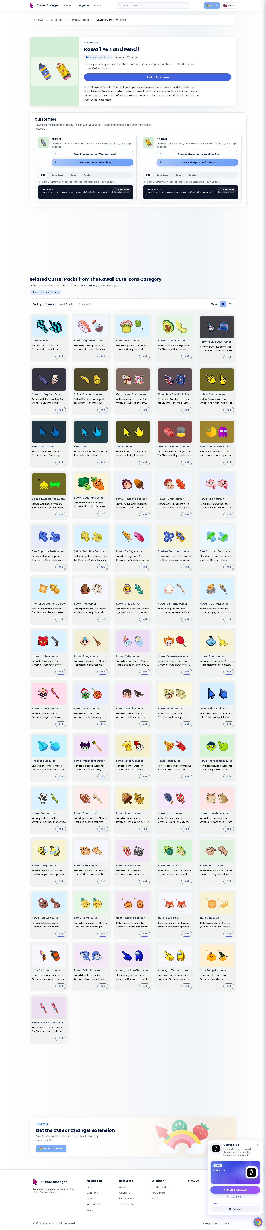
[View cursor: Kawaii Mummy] (174, 704)
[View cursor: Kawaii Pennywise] (174, 652)
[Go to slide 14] (240, 1203)
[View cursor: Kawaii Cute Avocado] (174, 337)
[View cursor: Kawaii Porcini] (174, 495)
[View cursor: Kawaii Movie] (133, 862)
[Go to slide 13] (238, 1203)
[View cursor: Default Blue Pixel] (216, 704)
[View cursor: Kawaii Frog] (133, 337)
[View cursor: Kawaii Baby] (133, 652)
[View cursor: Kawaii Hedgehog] (133, 495)
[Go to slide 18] (248, 1203)
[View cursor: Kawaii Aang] (91, 652)
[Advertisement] (133, 239)
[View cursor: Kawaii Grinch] (91, 704)
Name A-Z (84, 304)
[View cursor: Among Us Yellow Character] (174, 966)
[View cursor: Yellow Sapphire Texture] (91, 547)
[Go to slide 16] (244, 1203)
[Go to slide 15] (242, 1203)
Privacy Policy (126, 1198)
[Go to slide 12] (236, 1203)
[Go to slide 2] (215, 1203)
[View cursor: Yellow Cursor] (216, 390)
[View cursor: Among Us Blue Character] (133, 966)
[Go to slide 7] (226, 1203)
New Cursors (158, 1192)
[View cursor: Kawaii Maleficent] (91, 757)
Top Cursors (93, 1204)
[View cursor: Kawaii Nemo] (174, 809)
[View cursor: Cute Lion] (216, 914)
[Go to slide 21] (254, 1203)
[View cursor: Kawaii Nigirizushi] (91, 337)
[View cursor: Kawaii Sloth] (216, 862)
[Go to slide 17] (246, 1203)
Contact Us (125, 1192)
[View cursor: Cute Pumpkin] (216, 966)
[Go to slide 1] (212, 1203)
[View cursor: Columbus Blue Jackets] (174, 390)
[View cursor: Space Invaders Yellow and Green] (49, 495)
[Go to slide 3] (218, 1203)
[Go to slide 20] (252, 1203)
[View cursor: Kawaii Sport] (91, 809)
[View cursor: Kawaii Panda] (49, 809)
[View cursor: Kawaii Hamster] (216, 809)
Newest (50, 304)
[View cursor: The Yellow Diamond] (49, 600)
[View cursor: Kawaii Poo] (91, 600)
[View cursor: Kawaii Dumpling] (174, 600)
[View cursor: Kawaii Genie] (216, 652)
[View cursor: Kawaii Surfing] (133, 547)
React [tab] (74, 175)
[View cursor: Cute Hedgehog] (133, 914)
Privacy (206, 1223)
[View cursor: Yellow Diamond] (91, 390)
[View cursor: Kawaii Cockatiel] (216, 600)
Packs (97, 5)
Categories (82, 5)
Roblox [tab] (88, 175)
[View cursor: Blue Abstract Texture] (216, 547)
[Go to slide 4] (220, 1203)
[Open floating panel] (258, 1222)
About (122, 1187)
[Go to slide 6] (224, 1203)
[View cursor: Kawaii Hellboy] (49, 652)
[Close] (258, 1145)
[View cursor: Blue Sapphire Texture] (49, 547)
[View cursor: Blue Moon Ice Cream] (49, 1019)
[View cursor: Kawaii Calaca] (49, 704)
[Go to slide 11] (234, 1203)
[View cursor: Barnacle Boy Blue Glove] (49, 390)
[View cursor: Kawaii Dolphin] (91, 966)
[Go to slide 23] (258, 1203)
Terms (217, 1223)
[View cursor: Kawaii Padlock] (49, 914)
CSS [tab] (43, 175)
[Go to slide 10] (232, 1203)
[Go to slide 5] (222, 1203)
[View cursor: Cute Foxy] (174, 914)
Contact (228, 1223)
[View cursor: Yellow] (133, 443)
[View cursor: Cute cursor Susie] (133, 390)
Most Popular (66, 304)
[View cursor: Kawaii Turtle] (174, 862)
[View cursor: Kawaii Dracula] (133, 704)
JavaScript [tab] (58, 175)
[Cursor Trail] (235, 1172)
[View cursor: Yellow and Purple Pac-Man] (216, 443)
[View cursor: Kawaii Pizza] (174, 757)
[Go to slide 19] (250, 1203)
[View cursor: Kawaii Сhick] (133, 600)
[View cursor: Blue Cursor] (49, 443)
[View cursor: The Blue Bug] (49, 757)
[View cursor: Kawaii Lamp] (91, 914)
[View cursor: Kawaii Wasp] (49, 862)
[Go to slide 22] (256, 1203)
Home (67, 5)
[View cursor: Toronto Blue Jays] (216, 338)
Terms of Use (126, 1204)
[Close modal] (167, 595)
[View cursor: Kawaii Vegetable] (91, 495)
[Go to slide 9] (230, 1203)
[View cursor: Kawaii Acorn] (133, 809)
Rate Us (156, 1198)
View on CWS (234, 1196)
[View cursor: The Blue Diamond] (174, 547)
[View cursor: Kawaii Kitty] (91, 862)
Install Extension (160, 1187)
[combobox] (154, 5)
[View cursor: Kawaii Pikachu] (133, 757)
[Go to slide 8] (228, 1203)
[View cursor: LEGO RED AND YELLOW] (174, 443)
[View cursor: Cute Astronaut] (49, 966)
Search (90, 1210)
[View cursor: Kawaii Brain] (216, 495)
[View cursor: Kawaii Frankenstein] (216, 757)
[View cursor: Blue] (91, 443)
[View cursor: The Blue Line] (49, 337)
